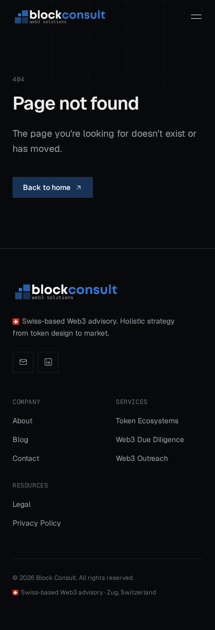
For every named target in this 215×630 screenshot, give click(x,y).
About (22, 420)
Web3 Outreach (142, 458)
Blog (20, 439)
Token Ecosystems (147, 420)
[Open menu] (196, 16)
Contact (26, 458)
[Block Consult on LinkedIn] (48, 362)
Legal (22, 504)
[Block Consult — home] (59, 16)
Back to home (46, 187)
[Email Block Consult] (23, 362)
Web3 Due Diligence (150, 439)
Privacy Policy (37, 523)
